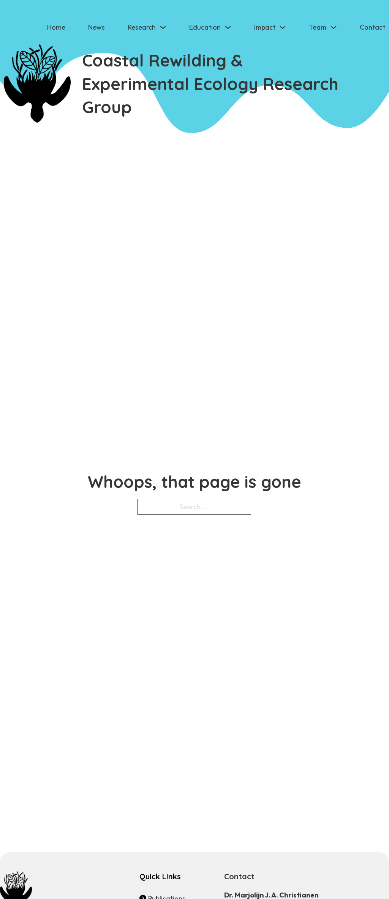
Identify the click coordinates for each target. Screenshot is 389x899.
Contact (372, 27)
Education (205, 27)
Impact (264, 27)
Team (317, 27)
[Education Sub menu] (228, 27)
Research (142, 27)
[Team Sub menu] (333, 27)
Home (56, 27)
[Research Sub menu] (163, 27)
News (96, 27)
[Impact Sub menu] (282, 27)
